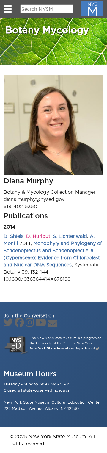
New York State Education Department (62, 348)
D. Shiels (13, 236)
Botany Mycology (47, 29)
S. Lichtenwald (70, 236)
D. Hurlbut (38, 236)
